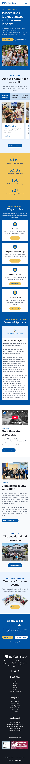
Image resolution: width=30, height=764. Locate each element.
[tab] (5, 96)
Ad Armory (18, 760)
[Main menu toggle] (25, 2)
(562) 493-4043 (15, 728)
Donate (15, 685)
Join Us (15, 687)
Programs (15, 683)
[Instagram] (15, 671)
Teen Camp (15, 710)
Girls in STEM (15, 704)
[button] (8, 39)
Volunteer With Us (15, 691)
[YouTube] (19, 671)
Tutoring (15, 712)
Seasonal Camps (15, 708)
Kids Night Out (15, 706)
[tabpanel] (15, 124)
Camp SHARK (15, 702)
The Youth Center (15, 722)
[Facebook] (11, 671)
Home (15, 681)
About (15, 689)
